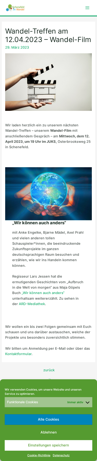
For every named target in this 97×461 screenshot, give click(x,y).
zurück (49, 370)
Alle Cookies (48, 419)
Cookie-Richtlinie (38, 455)
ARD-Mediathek (32, 304)
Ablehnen (48, 432)
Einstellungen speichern (48, 445)
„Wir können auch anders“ (43, 293)
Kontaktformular (18, 354)
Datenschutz (61, 455)
